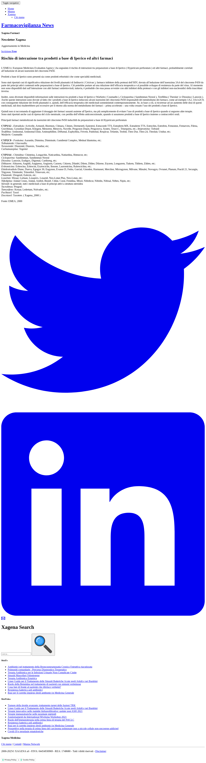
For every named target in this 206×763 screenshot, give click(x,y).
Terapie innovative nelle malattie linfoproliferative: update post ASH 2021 (45, 711)
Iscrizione (9, 51)
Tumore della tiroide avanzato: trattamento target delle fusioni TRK (42, 705)
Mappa (11, 11)
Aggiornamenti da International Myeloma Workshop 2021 (37, 717)
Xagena (12, 14)
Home (11, 8)
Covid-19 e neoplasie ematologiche (25, 731)
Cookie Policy (28, 760)
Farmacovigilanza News (27, 25)
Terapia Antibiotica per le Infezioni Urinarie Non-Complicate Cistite (42, 672)
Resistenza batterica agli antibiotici (25, 690)
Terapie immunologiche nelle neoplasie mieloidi (32, 714)
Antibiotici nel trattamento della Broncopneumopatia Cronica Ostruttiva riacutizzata (50, 666)
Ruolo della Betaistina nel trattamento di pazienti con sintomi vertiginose (44, 684)
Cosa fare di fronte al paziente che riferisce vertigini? (34, 687)
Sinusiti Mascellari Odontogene (24, 675)
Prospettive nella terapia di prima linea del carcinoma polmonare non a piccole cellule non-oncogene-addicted (63, 728)
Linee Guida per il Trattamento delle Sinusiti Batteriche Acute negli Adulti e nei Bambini (53, 681)
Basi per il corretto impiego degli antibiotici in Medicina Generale (41, 692)
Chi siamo (19, 17)
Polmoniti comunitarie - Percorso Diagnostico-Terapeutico (37, 669)
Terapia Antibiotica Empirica (22, 678)
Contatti (17, 744)
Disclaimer (100, 751)
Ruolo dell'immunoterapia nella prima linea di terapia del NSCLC (41, 719)
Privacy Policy (10, 760)
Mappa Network (31, 744)
